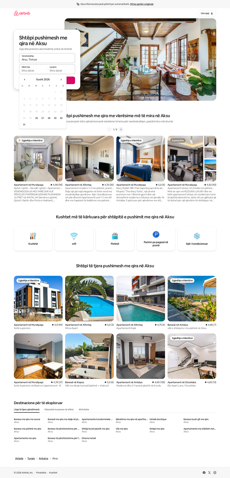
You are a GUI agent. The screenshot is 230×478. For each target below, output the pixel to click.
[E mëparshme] (109, 129)
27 (42, 118)
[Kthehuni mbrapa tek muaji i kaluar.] (25, 80)
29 (55, 118)
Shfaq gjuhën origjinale (141, 4)
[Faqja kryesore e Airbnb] (22, 13)
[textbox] (33, 70)
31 (24, 124)
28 (49, 118)
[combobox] (47, 59)
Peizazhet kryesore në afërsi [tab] (59, 409)
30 (61, 118)
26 (36, 118)
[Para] (120, 129)
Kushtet (53, 472)
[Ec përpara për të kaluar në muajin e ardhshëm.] (61, 80)
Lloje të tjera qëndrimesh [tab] (27, 409)
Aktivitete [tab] (84, 409)
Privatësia (41, 472)
